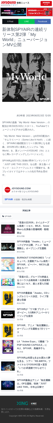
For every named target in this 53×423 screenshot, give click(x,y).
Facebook (42, 21)
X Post (10, 21)
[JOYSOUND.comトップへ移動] (46, 3)
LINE (26, 21)
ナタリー (14, 5)
